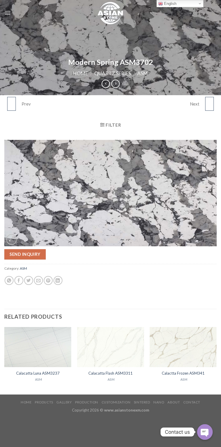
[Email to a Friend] (38, 280)
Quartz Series (112, 73)
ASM (142, 73)
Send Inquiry (24, 254)
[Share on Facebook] (18, 280)
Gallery (64, 402)
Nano (158, 402)
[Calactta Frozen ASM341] (183, 347)
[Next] (216, 360)
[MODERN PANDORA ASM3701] (11, 104)
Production (86, 402)
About (173, 402)
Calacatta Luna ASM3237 (38, 373)
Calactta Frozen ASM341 (183, 373)
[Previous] (4, 360)
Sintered (142, 402)
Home (80, 73)
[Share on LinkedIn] (58, 280)
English (169, 3)
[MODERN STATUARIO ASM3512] (209, 104)
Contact (191, 402)
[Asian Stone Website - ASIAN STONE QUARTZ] (110, 13)
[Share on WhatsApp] (9, 280)
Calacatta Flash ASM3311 (110, 373)
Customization (116, 402)
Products (44, 402)
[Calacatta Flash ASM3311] (110, 347)
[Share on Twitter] (28, 280)
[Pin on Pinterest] (48, 280)
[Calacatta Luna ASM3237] (37, 347)
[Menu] (7, 13)
